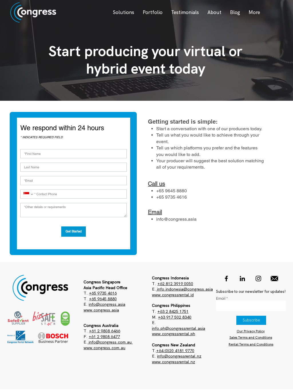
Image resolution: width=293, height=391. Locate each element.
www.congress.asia (101, 310)
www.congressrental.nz (173, 361)
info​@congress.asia (107, 304)
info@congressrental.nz (179, 356)
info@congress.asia (176, 219)
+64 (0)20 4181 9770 (175, 350)
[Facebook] (226, 278)
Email (220, 299)
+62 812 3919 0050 (175, 283)
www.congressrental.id (173, 294)
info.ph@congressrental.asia (178, 328)
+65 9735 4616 (103, 293)
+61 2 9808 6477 (104, 336)
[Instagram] (258, 278)
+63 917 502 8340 (174, 317)
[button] (123, 12)
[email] (274, 278)
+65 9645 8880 (103, 298)
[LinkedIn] (242, 278)
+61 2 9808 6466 (104, 330)
